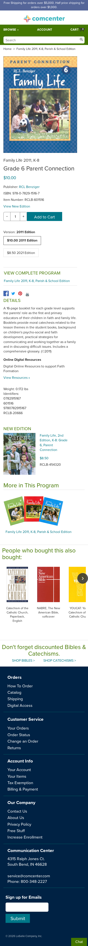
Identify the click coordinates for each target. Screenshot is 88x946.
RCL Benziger (29, 186)
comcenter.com (44, 17)
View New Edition (16, 206)
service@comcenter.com (28, 876)
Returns (14, 748)
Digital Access (19, 705)
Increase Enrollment (25, 837)
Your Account (19, 769)
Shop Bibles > (23, 660)
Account (44, 29)
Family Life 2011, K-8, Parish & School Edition (45, 49)
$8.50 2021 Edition (21, 252)
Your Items (16, 776)
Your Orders (18, 728)
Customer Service (25, 719)
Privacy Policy (19, 824)
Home (7, 49)
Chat (79, 942)
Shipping (15, 698)
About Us (15, 817)
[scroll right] (82, 578)
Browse (9, 29)
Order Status (18, 734)
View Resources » (16, 377)
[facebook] (6, 293)
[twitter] (13, 293)
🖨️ (27, 294)
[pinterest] (20, 293)
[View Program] (44, 510)
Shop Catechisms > (59, 660)
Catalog (14, 692)
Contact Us (17, 811)
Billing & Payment (22, 789)
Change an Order (22, 741)
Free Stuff (16, 830)
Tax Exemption (20, 782)
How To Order (20, 686)
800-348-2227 (34, 881)
